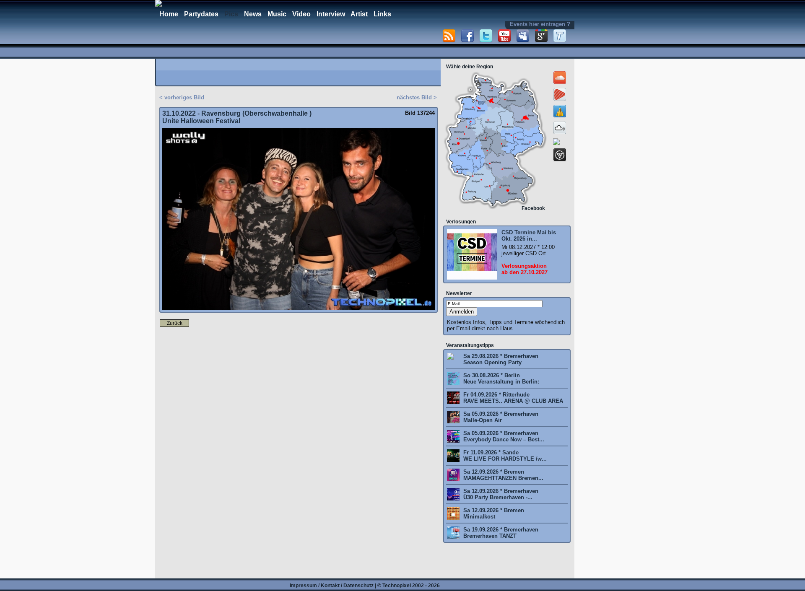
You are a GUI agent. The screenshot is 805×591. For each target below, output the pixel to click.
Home (168, 14)
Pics (231, 14)
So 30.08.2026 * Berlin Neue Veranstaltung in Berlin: (500, 378)
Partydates (201, 14)
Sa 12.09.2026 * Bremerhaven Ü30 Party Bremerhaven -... (500, 494)
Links (382, 14)
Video (301, 14)
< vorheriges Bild (181, 97)
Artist (359, 14)
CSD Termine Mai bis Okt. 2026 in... (528, 235)
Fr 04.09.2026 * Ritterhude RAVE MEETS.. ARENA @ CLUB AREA (512, 397)
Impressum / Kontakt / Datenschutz (332, 585)
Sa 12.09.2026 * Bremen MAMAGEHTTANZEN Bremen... (502, 475)
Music (276, 14)
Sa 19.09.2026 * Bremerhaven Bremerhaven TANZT (500, 532)
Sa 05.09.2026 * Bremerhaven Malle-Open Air (500, 417)
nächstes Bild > (417, 97)
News (253, 14)
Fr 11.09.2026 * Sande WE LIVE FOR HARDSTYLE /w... (504, 455)
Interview (331, 14)
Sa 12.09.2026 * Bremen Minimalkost (493, 513)
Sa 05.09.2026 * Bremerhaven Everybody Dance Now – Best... (503, 436)
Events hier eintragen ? (540, 24)
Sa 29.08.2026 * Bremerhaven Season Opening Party (500, 359)
